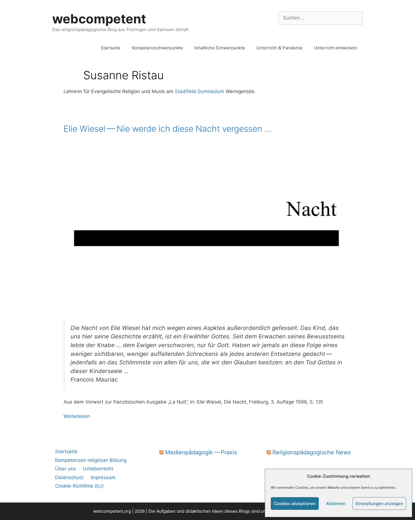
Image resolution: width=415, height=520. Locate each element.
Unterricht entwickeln (335, 47)
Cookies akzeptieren (295, 503)
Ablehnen (336, 503)
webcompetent (99, 19)
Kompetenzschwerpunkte (157, 47)
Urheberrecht (98, 468)
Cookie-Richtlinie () (79, 486)
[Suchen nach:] (320, 18)
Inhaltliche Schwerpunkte (219, 47)
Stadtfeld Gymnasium (198, 91)
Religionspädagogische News (311, 452)
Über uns (65, 468)
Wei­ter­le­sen (77, 416)
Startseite (111, 47)
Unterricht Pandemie (279, 47)
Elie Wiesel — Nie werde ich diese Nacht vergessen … (167, 129)
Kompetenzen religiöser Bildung (90, 460)
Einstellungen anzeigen (379, 503)
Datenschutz (69, 477)
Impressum (103, 477)
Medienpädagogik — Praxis (201, 452)
